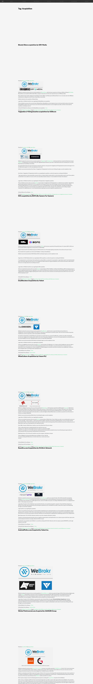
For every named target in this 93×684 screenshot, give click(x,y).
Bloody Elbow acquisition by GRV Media (32, 45)
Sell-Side (36, 182)
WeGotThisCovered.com (37, 668)
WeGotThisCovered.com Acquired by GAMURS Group (37, 611)
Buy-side (49, 1)
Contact (87, 1)
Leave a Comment (57, 110)
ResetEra (52, 528)
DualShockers (44, 331)
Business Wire (32, 352)
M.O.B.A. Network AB (26, 499)
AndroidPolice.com (45, 593)
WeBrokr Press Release (26, 110)
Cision (32, 350)
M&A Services (36, 1)
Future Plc (66, 407)
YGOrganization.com (56, 194)
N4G (42, 246)
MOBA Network (41, 528)
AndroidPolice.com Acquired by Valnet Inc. (33, 530)
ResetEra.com (44, 497)
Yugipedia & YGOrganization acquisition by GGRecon (37, 112)
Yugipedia (43, 161)
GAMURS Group (58, 668)
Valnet (59, 354)
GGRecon (20, 162)
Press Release (51, 110)
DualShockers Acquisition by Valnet (31, 280)
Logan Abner (31, 80)
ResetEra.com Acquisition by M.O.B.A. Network (35, 448)
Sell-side (62, 1)
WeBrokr (37, 675)
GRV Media (71, 92)
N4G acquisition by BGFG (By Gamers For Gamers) (36, 196)
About (11, 1)
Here (46, 107)
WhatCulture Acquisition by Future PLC (32, 356)
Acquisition (36, 110)
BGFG (31, 276)
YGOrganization (50, 161)
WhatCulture (44, 407)
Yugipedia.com (62, 194)
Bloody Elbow (43, 92)
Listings (24, 1)
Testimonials (74, 1)
